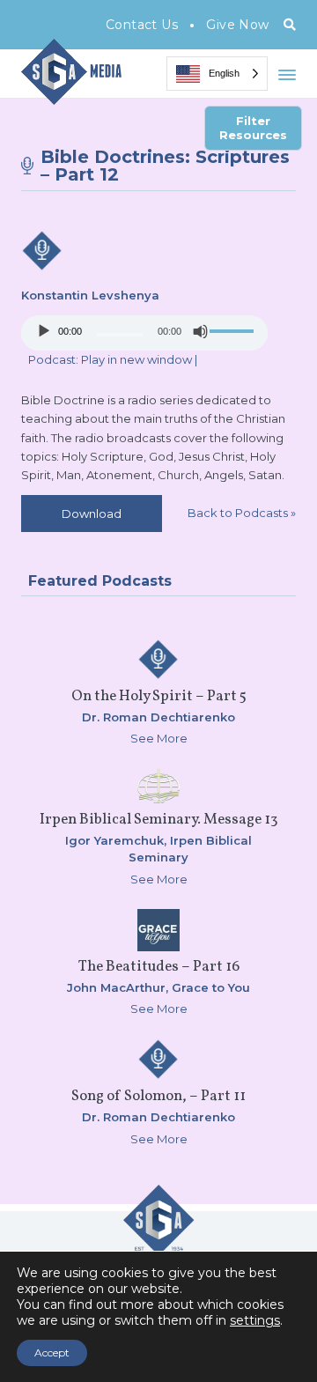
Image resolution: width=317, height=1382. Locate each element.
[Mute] (201, 331)
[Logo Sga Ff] (158, 1248)
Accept (52, 1352)
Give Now (237, 24)
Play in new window (136, 359)
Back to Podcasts (242, 513)
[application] (144, 333)
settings (255, 1320)
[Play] (44, 331)
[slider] (234, 331)
